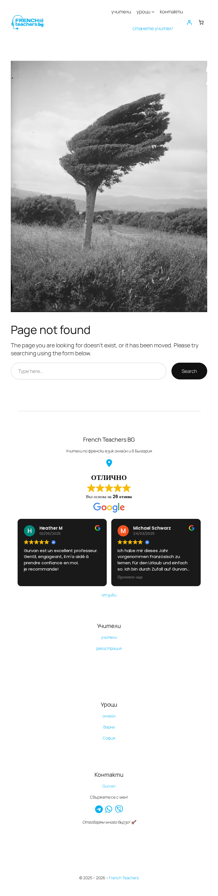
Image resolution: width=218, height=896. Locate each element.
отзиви (109, 595)
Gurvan (108, 786)
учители (109, 637)
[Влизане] (189, 22)
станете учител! (153, 28)
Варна (109, 727)
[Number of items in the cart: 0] (201, 22)
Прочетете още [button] (130, 577)
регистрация (109, 648)
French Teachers (124, 877)
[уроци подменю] (153, 11)
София (109, 738)
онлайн (109, 716)
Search (189, 371)
